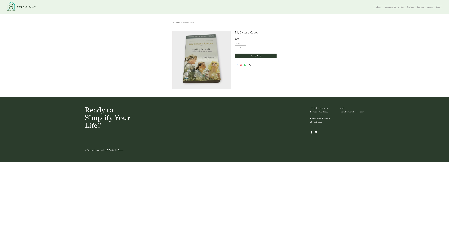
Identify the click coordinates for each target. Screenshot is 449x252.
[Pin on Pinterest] (241, 64)
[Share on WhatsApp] (245, 64)
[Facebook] (311, 132)
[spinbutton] (240, 48)
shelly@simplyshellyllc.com (352, 111)
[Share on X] (249, 64)
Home (175, 22)
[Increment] (244, 48)
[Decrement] (236, 48)
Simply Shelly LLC (26, 6)
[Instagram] (316, 132)
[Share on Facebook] (236, 64)
